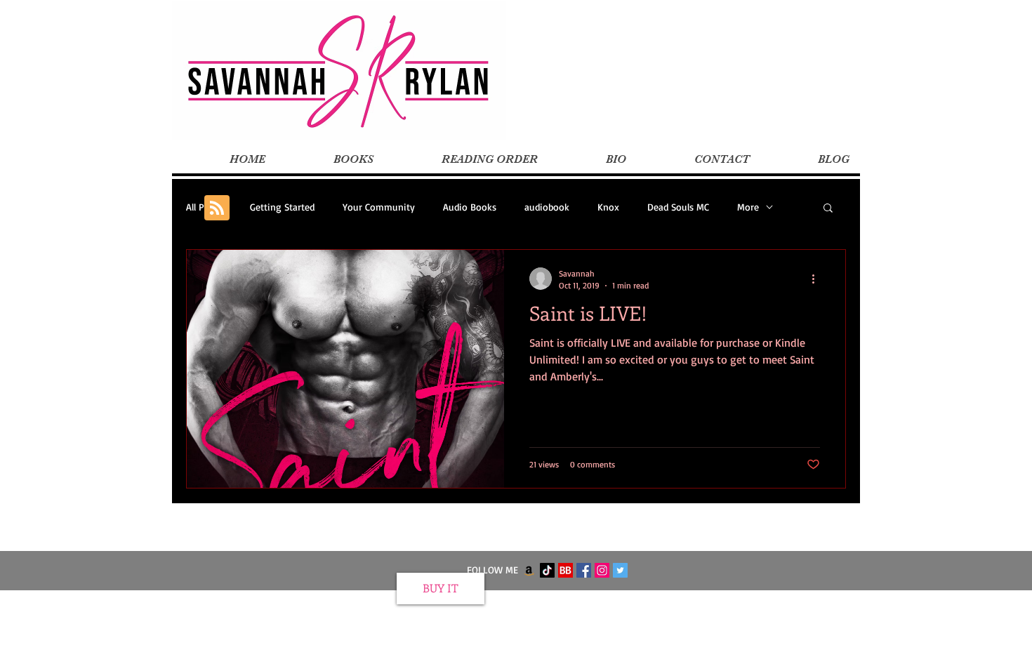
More (748, 207)
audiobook (546, 207)
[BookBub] (565, 570)
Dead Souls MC (678, 207)
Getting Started (282, 207)
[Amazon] (529, 570)
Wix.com (603, 599)
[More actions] (817, 278)
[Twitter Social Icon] (620, 570)
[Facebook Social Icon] (583, 570)
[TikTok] (547, 570)
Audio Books (469, 207)
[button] (828, 208)
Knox (608, 207)
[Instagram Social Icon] (602, 570)
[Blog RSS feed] (217, 208)
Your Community (379, 207)
